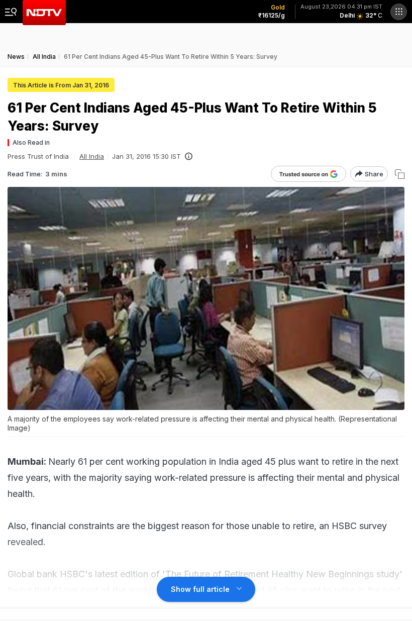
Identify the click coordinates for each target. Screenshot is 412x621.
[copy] (399, 174)
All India (91, 156)
